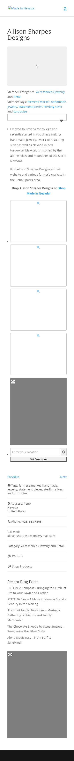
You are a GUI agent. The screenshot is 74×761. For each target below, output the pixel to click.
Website (17, 556)
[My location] (64, 452)
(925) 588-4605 (32, 521)
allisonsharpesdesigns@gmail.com (31, 536)
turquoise (20, 111)
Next (63, 477)
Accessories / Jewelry (50, 92)
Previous (13, 477)
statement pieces (30, 107)
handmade (58, 102)
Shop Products (22, 566)
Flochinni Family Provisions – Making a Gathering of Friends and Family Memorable (33, 615)
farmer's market (39, 102)
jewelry (12, 107)
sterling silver (53, 107)
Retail (17, 97)
